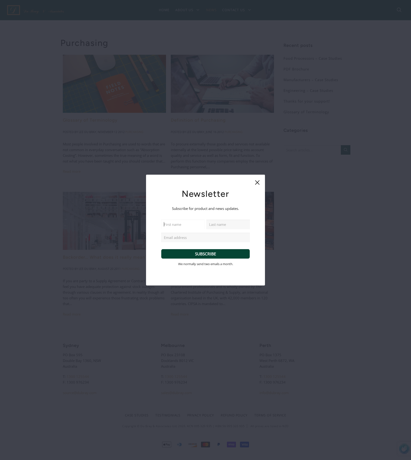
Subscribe (205, 254)
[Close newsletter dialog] (257, 182)
